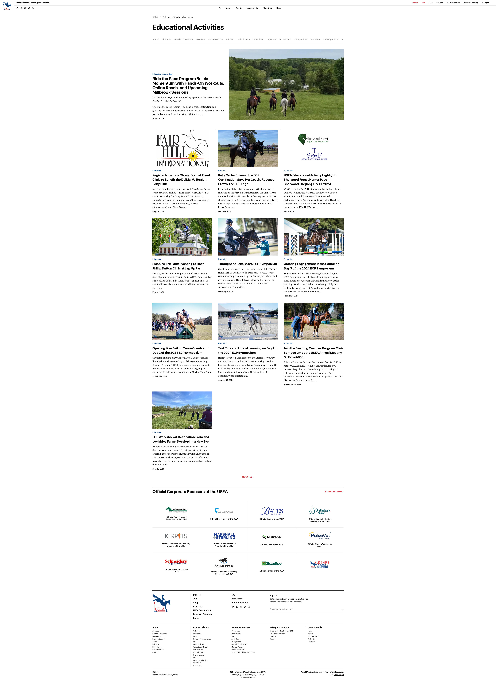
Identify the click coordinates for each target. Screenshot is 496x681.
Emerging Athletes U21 (239, 644)
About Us (166, 40)
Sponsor (272, 40)
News (310, 631)
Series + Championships (202, 639)
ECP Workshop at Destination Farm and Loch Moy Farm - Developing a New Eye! (181, 439)
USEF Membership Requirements (243, 652)
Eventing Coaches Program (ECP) (282, 631)
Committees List (158, 649)
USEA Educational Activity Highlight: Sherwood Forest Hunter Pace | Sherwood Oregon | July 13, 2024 (310, 180)
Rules (195, 636)
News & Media (315, 627)
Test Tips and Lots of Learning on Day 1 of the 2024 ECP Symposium (248, 350)
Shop (431, 2)
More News (247, 477)
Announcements (240, 603)
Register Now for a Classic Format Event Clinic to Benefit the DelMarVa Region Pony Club (181, 180)
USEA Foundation (453, 2)
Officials (273, 636)
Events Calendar (201, 627)
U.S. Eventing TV (314, 636)
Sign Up (273, 596)
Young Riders (236, 641)
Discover (200, 40)
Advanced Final (198, 644)
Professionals (236, 633)
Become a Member (240, 627)
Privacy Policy (172, 675)
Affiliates (230, 40)
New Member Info (237, 649)
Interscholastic (198, 655)
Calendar (196, 631)
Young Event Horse (200, 647)
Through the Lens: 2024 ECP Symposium (247, 263)
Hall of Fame (244, 40)
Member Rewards (237, 647)
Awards (196, 657)
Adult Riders (235, 639)
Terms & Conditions (159, 675)
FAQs (234, 595)
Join (423, 2)
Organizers (197, 665)
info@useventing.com (248, 677)
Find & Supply (339, 675)
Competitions (300, 40)
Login (486, 2)
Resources (316, 40)
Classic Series (198, 649)
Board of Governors (183, 40)
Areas (154, 641)
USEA (155, 17)
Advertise (311, 641)
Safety (272, 639)
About (155, 40)
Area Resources (215, 40)
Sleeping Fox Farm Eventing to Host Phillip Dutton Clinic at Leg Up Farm (178, 266)
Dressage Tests (331, 40)
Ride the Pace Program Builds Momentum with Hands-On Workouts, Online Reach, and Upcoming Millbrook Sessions (188, 86)
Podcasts (311, 639)
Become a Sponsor (333, 492)
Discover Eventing (471, 2)
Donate (415, 2)
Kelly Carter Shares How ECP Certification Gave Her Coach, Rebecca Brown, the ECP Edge (246, 180)
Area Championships (200, 660)
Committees (259, 40)
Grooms (234, 636)
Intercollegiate (198, 652)
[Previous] (153, 39)
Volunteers (197, 663)
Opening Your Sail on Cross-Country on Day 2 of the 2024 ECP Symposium (180, 350)
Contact (439, 2)
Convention (235, 631)
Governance (285, 40)
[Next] (342, 39)
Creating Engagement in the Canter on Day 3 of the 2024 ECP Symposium (311, 266)
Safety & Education (279, 627)
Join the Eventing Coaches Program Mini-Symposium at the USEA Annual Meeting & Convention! (313, 353)
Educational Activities (162, 74)
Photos (310, 633)
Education (156, 171)
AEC (194, 641)
